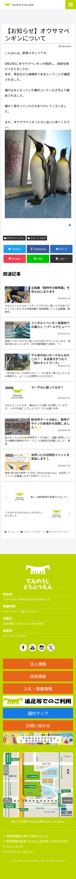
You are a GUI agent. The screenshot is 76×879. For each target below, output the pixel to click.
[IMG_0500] (38, 174)
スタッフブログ (38, 238)
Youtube (32, 647)
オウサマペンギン (15, 238)
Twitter (51, 647)
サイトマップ (15, 846)
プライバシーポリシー (20, 851)
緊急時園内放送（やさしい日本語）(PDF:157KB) (37, 841)
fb (23, 647)
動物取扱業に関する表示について (27, 836)
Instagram (41, 647)
